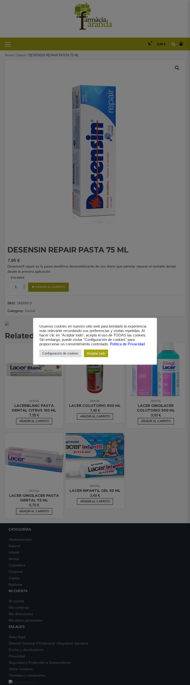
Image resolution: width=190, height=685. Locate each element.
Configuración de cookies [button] (60, 353)
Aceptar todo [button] (96, 353)
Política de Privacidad (127, 344)
